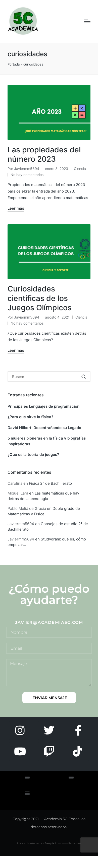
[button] (83, 376)
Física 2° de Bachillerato (50, 483)
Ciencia (80, 168)
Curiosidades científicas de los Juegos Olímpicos (40, 298)
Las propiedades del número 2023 (44, 154)
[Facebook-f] (78, 730)
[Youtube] (19, 751)
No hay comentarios (27, 174)
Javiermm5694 (21, 523)
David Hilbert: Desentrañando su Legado (44, 427)
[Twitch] (49, 751)
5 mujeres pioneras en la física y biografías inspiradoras (47, 441)
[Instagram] (19, 730)
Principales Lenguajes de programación (43, 406)
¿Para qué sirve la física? (30, 416)
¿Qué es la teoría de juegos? (33, 454)
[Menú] (87, 21)
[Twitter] (49, 730)
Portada (14, 64)
